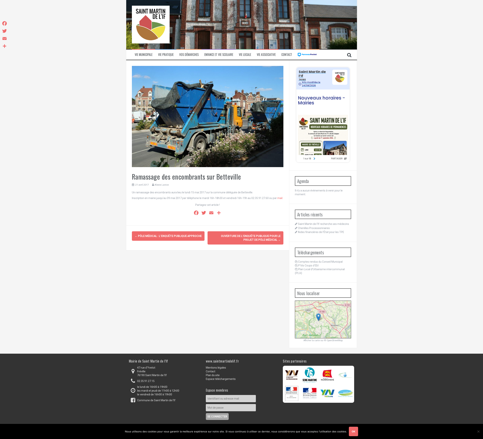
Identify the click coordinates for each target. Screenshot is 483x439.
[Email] (4, 38)
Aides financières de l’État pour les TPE (321, 232)
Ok (353, 431)
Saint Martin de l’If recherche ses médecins (323, 223)
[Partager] (4, 46)
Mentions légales (216, 367)
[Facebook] (4, 23)
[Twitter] (4, 31)
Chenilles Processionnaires (314, 228)
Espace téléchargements (221, 378)
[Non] (478, 431)
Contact (286, 54)
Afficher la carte (311, 340)
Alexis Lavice (162, 184)
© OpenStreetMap (333, 340)
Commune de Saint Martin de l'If (156, 400)
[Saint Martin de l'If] (151, 24)
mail (279, 198)
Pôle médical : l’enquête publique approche (168, 236)
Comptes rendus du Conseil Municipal (320, 261)
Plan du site (213, 375)
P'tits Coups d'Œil (308, 265)
